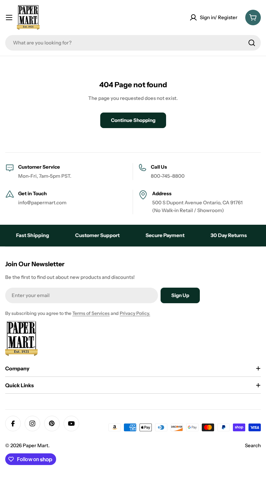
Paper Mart (35, 445)
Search (253, 445)
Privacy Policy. (135, 313)
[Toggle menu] (9, 17)
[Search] (252, 43)
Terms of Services (91, 313)
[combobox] (133, 43)
